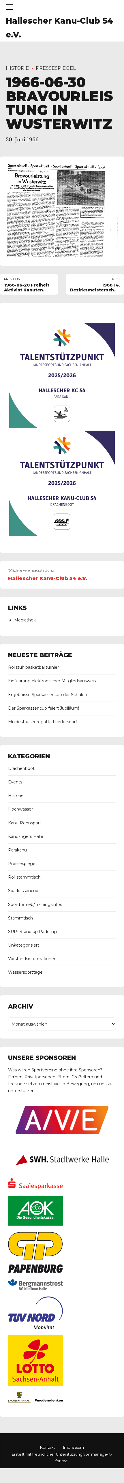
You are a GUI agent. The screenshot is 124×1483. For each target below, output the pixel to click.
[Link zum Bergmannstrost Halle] (35, 1288)
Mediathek (25, 620)
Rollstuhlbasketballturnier (33, 667)
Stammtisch (20, 918)
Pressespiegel (56, 68)
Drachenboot (21, 768)
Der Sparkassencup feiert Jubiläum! (43, 708)
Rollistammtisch (24, 877)
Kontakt (47, 1447)
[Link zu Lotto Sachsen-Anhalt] (35, 1384)
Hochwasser (20, 809)
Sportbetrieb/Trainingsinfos (35, 904)
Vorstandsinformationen (32, 958)
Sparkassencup (23, 890)
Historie (17, 68)
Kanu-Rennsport (24, 823)
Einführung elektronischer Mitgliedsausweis (52, 680)
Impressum (73, 1447)
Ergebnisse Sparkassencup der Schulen (47, 694)
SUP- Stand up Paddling (32, 931)
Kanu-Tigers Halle (25, 836)
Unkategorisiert (23, 945)
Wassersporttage (25, 972)
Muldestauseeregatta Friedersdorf (42, 721)
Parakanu (17, 850)
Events (15, 782)
